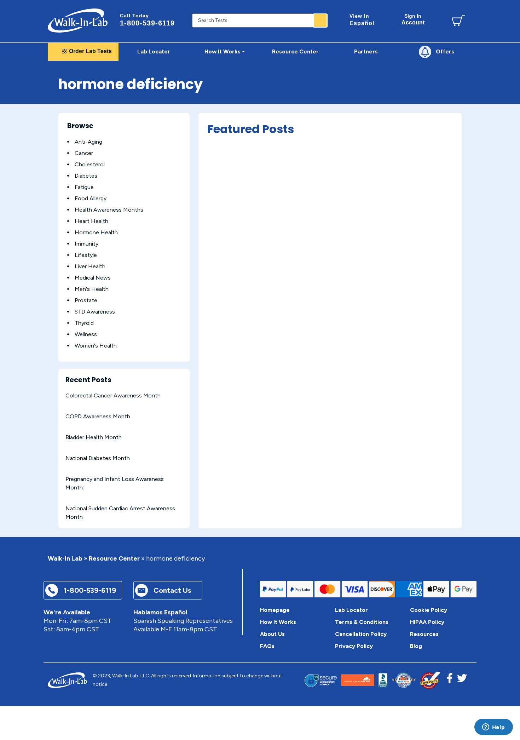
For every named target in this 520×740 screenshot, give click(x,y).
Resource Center (114, 558)
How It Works (278, 622)
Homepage (275, 610)
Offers (445, 51)
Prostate (86, 300)
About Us (272, 634)
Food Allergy (90, 198)
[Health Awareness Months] (68, 210)
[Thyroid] (68, 323)
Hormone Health (96, 232)
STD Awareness (95, 311)
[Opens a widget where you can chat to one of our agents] (493, 727)
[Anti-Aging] (68, 142)
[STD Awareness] (68, 311)
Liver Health (90, 266)
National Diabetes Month (97, 458)
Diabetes (86, 175)
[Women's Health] (68, 345)
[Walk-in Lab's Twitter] (462, 680)
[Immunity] (68, 244)
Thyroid (84, 323)
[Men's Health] (68, 289)
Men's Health (92, 289)
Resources (424, 634)
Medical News (93, 277)
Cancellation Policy (361, 634)
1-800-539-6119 (147, 20)
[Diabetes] (68, 176)
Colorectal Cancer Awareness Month (113, 395)
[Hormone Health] (68, 232)
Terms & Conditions (361, 622)
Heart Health (91, 221)
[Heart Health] (68, 221)
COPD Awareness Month (97, 416)
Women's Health (96, 345)
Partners (366, 51)
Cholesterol (90, 164)
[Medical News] (68, 278)
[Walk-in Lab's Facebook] (450, 680)
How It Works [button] (222, 51)
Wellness (86, 334)
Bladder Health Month (93, 437)
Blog (416, 646)
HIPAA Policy (427, 622)
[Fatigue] (68, 187)
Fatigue (84, 187)
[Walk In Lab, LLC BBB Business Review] (383, 680)
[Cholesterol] (68, 164)
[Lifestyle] (68, 255)
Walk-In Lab (65, 558)
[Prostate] (68, 300)
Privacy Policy (354, 646)
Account (412, 19)
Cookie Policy (428, 610)
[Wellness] (68, 334)
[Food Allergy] (68, 198)
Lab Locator (153, 51)
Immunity (86, 243)
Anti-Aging (88, 141)
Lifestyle (86, 255)
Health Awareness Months (109, 209)
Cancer (84, 153)
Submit (320, 20)
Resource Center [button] (295, 51)
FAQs (267, 646)
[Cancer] (68, 153)
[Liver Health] (68, 266)
